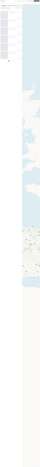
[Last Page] (15, 190)
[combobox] (18, 3)
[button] (33, 226)
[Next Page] (14, 190)
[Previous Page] (7, 190)
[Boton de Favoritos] (20, 12)
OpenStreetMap (38, 466)
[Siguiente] (7, 15)
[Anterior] (1, 15)
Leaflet (34, 466)
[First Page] (6, 190)
